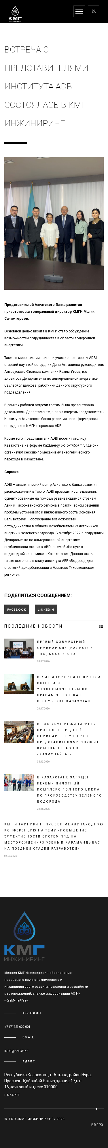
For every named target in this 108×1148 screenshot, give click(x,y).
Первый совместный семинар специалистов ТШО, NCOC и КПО (65, 648)
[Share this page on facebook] (16, 609)
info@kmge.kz (16, 1051)
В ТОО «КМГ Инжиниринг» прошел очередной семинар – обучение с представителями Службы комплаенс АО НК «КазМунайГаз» (68, 739)
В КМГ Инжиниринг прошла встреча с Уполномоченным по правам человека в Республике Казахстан (69, 689)
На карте (12, 1095)
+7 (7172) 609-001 (17, 1027)
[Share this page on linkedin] (46, 609)
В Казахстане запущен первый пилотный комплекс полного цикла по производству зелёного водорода (69, 789)
